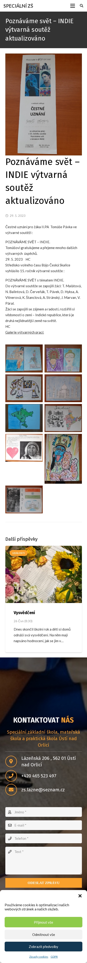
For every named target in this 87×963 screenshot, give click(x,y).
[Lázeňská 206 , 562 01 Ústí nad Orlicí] (13, 761)
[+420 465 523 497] (13, 776)
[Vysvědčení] (43, 574)
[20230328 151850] (24, 358)
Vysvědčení (24, 612)
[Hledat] (81, 6)
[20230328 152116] (63, 388)
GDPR (54, 956)
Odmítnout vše (43, 934)
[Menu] (73, 6)
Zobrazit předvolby (43, 946)
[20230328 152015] (63, 358)
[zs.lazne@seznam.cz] (13, 790)
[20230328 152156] (63, 418)
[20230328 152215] (24, 448)
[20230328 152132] (24, 418)
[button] (80, 896)
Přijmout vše (43, 922)
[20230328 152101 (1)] (24, 388)
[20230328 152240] (63, 459)
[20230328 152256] (24, 500)
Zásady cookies (38, 956)
